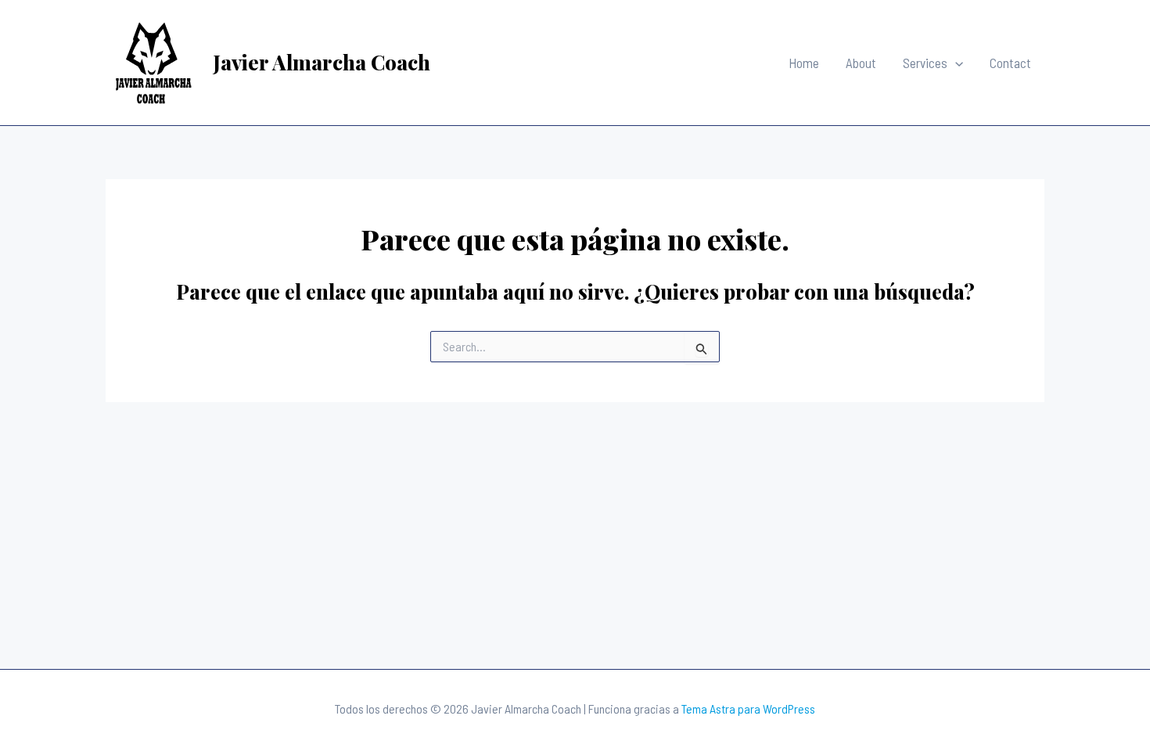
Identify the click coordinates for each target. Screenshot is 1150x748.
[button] (955, 62)
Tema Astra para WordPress (748, 708)
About (861, 62)
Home (804, 62)
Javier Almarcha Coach (321, 62)
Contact (1010, 62)
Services (925, 62)
